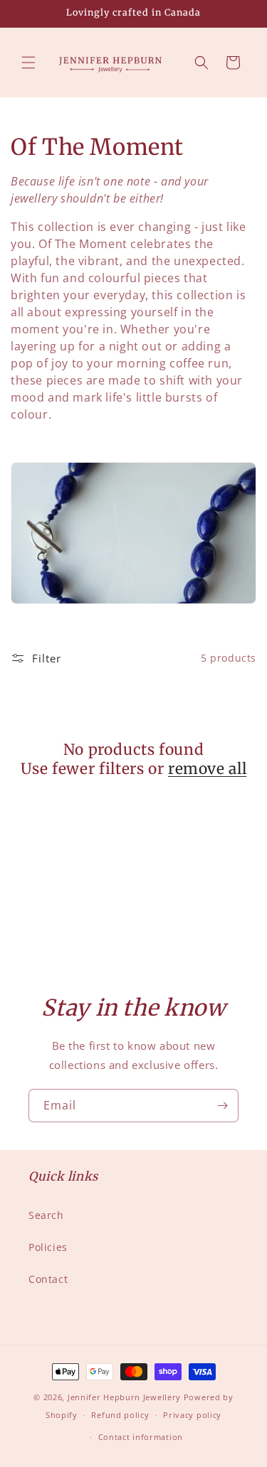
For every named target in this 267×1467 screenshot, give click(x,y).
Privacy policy (192, 1414)
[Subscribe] (222, 1105)
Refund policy (120, 1414)
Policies (48, 1247)
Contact (48, 1279)
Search (46, 1215)
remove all (207, 768)
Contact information (140, 1436)
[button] (28, 62)
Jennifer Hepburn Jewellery (124, 1397)
